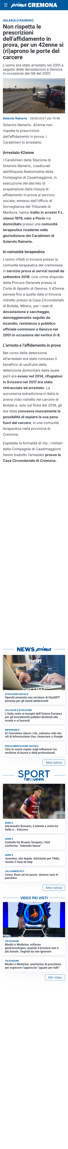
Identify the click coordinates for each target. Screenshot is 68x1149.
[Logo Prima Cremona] (34, 5)
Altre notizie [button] (54, 762)
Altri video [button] (55, 977)
